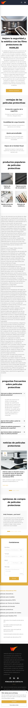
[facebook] (10, 678)
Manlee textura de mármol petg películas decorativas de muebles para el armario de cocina (7, 205)
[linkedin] (14, 678)
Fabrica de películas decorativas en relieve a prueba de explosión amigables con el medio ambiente (7, 187)
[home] (3, 2)
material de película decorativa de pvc (13, 634)
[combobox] (8, 563)
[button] (10, 490)
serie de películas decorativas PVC (12, 637)
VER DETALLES (7, 178)
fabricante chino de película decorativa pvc (14, 621)
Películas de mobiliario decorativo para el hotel (21, 205)
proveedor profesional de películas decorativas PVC (13, 625)
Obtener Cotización (14, 90)
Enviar (14, 578)
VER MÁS (5, 485)
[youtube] (18, 678)
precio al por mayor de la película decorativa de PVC (12, 630)
